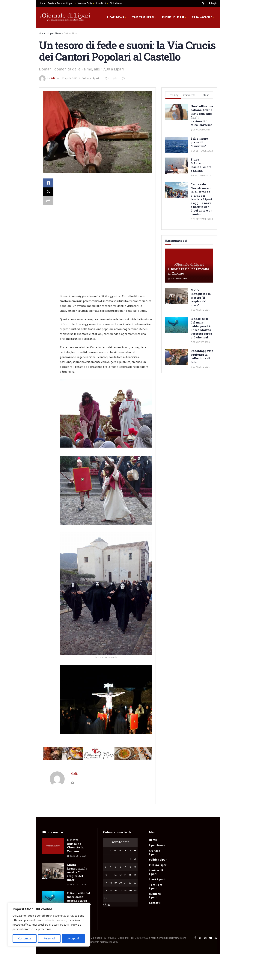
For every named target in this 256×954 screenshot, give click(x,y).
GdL (52, 78)
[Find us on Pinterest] (205, 938)
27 (120, 890)
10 (105, 874)
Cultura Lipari (71, 33)
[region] (48, 925)
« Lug (106, 904)
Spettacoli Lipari (156, 872)
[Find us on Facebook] (195, 938)
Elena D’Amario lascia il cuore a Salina (201, 165)
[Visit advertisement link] (97, 753)
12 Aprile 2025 (69, 78)
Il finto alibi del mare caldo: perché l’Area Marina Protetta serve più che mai (201, 328)
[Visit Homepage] (65, 17)
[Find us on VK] (210, 938)
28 (125, 890)
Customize (24, 938)
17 (105, 882)
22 (130, 882)
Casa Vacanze (202, 17)
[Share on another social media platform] (48, 200)
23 (135, 882)
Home (42, 3)
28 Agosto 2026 (178, 278)
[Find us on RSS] (216, 938)
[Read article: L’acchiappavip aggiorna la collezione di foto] (176, 357)
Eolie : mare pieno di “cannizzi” (199, 142)
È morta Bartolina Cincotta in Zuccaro (75, 845)
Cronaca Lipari (154, 852)
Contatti (154, 902)
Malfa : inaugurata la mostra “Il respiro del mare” (201, 297)
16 (135, 874)
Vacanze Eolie (85, 3)
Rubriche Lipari (173, 17)
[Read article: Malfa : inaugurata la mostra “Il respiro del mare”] (176, 296)
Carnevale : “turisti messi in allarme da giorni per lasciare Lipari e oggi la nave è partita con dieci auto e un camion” (202, 199)
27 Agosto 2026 (201, 342)
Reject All (49, 938)
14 (125, 874)
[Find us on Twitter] (199, 938)
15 (130, 874)
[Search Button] (203, 3)
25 (110, 890)
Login (214, 3)
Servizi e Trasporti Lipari (60, 3)
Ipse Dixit (101, 3)
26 (115, 890)
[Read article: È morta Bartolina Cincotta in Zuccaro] (53, 846)
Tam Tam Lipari (143, 17)
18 (110, 882)
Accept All (73, 938)
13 (120, 874)
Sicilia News (116, 3)
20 (120, 882)
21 (125, 882)
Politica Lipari (158, 859)
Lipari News (115, 17)
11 (110, 874)
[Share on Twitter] (48, 191)
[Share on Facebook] (48, 182)
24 (105, 890)
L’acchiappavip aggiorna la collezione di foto (202, 356)
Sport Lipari (157, 879)
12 (115, 874)
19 (115, 882)
